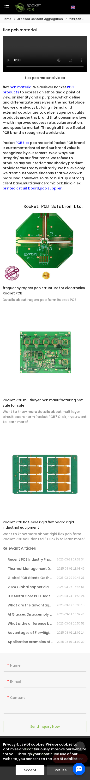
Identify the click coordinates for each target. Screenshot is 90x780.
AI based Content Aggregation (40, 19)
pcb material (21, 87)
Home (7, 19)
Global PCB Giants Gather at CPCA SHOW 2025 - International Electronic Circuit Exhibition (32, 577)
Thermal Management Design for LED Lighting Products (32, 568)
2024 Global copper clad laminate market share (32, 587)
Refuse (61, 770)
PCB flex (22, 142)
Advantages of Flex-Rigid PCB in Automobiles (32, 632)
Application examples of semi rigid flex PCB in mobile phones (32, 641)
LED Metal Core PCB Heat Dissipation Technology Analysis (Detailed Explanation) (32, 596)
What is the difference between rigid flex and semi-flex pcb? (32, 623)
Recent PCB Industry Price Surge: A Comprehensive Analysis (32, 559)
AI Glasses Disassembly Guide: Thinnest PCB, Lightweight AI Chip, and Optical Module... (32, 614)
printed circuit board (21, 188)
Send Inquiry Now (45, 726)
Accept (30, 770)
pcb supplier (51, 188)
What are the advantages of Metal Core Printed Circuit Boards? (32, 605)
